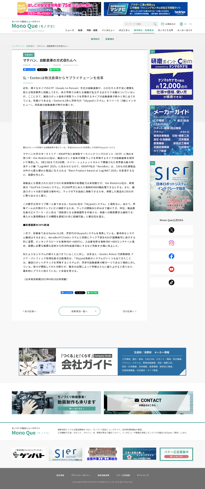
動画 (80, 30)
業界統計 (95, 38)
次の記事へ (128, 311)
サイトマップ (143, 475)
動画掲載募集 (103, 475)
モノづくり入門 (165, 30)
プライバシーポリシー (81, 475)
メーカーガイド (184, 30)
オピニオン (124, 30)
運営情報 (60, 475)
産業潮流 (109, 38)
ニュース (69, 30)
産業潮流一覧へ (79, 311)
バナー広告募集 (123, 475)
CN (190, 24)
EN (185, 24)
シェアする (30, 69)
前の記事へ (30, 311)
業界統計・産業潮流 (144, 30)
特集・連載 (92, 30)
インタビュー (108, 30)
